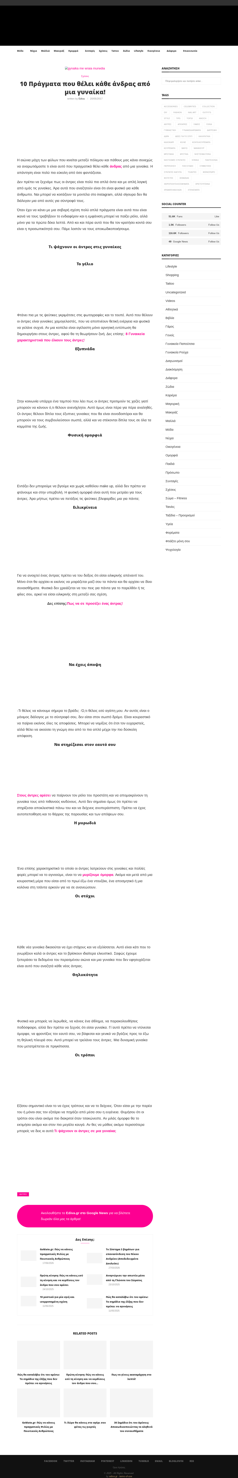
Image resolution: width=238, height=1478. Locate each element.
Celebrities (190, 106)
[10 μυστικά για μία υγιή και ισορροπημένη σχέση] (28, 1301)
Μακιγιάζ (59, 50)
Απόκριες (182, 124)
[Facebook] (18, 3)
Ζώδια (126, 50)
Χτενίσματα (193, 190)
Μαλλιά (45, 50)
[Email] (42, 3)
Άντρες (23, 1194)
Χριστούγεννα (202, 184)
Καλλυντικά (204, 136)
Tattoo (115, 50)
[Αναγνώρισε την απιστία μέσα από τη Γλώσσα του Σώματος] (94, 1279)
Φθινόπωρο (209, 172)
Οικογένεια (153, 50)
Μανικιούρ (199, 148)
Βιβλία (170, 318)
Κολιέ (183, 142)
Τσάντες (192, 172)
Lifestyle (138, 50)
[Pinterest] (30, 3)
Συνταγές (90, 50)
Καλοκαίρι (169, 142)
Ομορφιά (73, 50)
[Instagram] (26, 3)
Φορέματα (172, 532)
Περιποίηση (170, 166)
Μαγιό (184, 148)
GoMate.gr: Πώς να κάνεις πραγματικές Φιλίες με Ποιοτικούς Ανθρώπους (56, 1254)
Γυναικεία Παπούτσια (180, 344)
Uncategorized (176, 292)
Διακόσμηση (174, 369)
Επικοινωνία (190, 50)
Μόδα (20, 50)
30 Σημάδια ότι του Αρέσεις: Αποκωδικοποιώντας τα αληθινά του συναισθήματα (131, 1427)
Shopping (172, 275)
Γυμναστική (170, 130)
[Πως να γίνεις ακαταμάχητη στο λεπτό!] (131, 1355)
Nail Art (192, 112)
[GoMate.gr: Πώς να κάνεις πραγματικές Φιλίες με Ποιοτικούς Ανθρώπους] (28, 1255)
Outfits (207, 112)
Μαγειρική (172, 404)
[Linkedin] (34, 3)
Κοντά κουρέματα (201, 142)
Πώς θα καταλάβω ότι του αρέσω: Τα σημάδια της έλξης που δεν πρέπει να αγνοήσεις (127, 1301)
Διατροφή (212, 130)
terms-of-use (125, 1476)
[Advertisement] (85, 129)
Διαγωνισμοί (174, 361)
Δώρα (166, 136)
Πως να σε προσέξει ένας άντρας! (95, 603)
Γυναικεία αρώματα (191, 130)
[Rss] (50, 3)
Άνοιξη (202, 118)
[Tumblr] (38, 3)
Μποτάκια (169, 154)
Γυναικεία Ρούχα (177, 352)
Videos (170, 301)
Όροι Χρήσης (119, 1467)
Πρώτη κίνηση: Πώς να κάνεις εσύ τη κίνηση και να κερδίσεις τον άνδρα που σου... (85, 1379)
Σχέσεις (103, 50)
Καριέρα (171, 395)
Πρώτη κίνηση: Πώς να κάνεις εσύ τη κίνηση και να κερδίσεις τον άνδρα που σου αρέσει (61, 1280)
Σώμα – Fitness (176, 498)
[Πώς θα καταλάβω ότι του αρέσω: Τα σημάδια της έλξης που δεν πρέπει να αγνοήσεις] (94, 1303)
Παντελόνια (211, 160)
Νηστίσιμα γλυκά (202, 154)
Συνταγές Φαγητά (173, 172)
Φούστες (168, 178)
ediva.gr (113, 1476)
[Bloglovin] (46, 3)
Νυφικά (195, 160)
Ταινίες (170, 507)
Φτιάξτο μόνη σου (178, 541)
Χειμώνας (184, 178)
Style (167, 118)
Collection (208, 106)
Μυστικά (184, 154)
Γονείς (170, 335)
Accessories (171, 106)
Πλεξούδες (187, 166)
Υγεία (169, 524)
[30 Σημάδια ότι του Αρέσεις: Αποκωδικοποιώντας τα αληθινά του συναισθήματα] (131, 1402)
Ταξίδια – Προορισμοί (180, 515)
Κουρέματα (169, 148)
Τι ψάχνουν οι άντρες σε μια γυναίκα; (85, 1131)
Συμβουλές (205, 166)
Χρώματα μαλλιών (173, 190)
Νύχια (33, 50)
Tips (178, 118)
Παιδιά (170, 464)
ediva (82, 98)
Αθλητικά (172, 309)
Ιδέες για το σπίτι (183, 136)
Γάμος (197, 124)
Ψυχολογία (173, 549)
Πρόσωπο (172, 472)
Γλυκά (209, 124)
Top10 (190, 118)
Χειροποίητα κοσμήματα (176, 184)
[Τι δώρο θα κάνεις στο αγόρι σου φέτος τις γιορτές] (85, 1402)
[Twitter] (22, 3)
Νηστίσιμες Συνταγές (175, 160)
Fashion (177, 112)
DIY (165, 112)
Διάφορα (171, 50)
